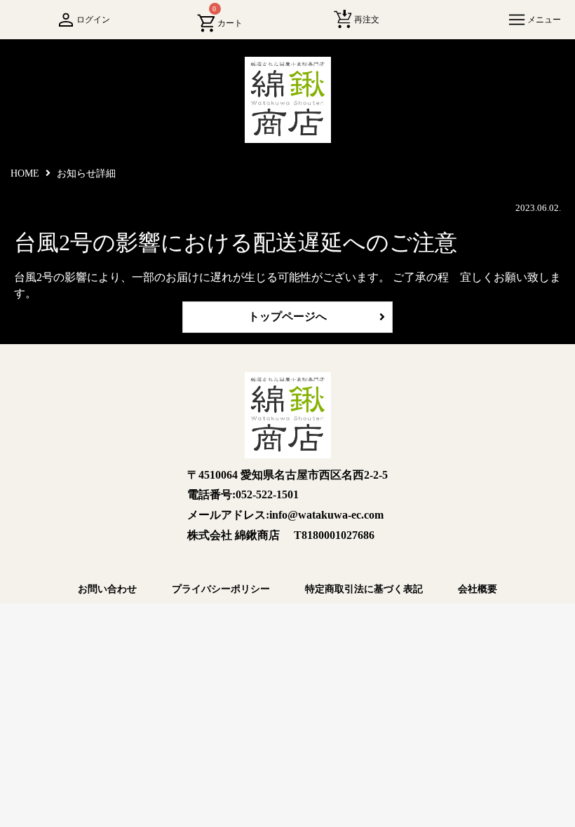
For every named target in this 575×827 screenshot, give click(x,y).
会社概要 (477, 589)
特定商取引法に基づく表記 (364, 589)
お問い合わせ (107, 589)
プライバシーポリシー (221, 589)
